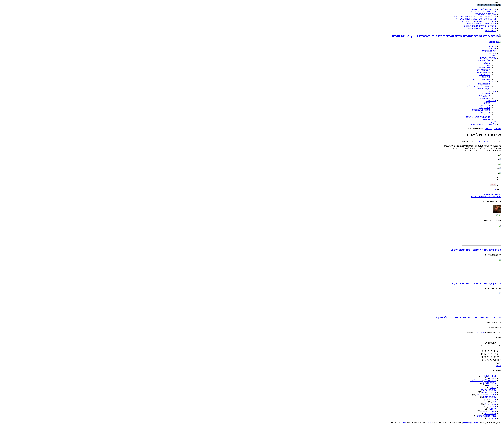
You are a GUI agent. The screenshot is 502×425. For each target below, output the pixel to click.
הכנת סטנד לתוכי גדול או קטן (486, 196)
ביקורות (492, 82)
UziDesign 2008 (470, 423)
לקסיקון (492, 53)
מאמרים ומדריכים (488, 58)
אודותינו (487, 103)
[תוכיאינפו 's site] (500, 215)
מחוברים (481, 332)
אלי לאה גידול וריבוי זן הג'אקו (477, 117)
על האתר (492, 409)
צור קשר (492, 122)
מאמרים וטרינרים (482, 67)
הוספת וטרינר (484, 93)
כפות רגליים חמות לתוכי (485, 14)
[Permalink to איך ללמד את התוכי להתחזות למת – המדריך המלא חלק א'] (481, 312)
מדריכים (488, 128)
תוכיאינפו (487, 141)
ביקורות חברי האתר (482, 89)
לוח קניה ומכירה (489, 51)
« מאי (498, 365)
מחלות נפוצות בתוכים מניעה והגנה (481, 23)
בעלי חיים (491, 385)
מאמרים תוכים (489, 397)
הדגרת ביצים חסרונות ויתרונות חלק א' (480, 28)
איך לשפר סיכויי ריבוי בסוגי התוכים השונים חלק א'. (474, 19)
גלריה (493, 56)
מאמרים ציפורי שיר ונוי (480, 79)
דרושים (487, 115)
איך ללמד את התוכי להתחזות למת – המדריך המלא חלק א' (468, 317)
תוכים (429, 423)
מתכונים (492, 406)
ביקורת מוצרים (484, 84)
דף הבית (492, 46)
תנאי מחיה (486, 77)
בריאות (487, 63)
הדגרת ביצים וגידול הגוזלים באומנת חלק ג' (477, 21)
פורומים (492, 49)
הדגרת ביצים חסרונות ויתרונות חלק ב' (480, 26)
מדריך (493, 190)
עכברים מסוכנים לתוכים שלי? (483, 12)
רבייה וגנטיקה (484, 74)
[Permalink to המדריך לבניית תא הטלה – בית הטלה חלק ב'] (481, 278)
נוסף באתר (491, 100)
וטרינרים (492, 91)
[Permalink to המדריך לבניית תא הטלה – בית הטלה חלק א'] (481, 245)
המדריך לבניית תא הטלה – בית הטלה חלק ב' (476, 283)
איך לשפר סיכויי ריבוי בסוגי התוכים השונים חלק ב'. (474, 16)
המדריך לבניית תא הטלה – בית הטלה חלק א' (476, 249)
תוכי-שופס (486, 119)
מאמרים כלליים (483, 70)
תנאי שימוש (485, 105)
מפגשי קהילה (484, 107)
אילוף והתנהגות (484, 60)
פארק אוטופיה (491, 194)
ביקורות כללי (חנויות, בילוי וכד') (477, 86)
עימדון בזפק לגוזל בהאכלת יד (483, 9)
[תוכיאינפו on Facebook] (497, 215)
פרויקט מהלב (484, 112)
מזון (488, 65)
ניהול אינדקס (484, 96)
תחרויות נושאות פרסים (480, 110)
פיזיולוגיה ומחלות (483, 72)
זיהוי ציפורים (490, 30)
